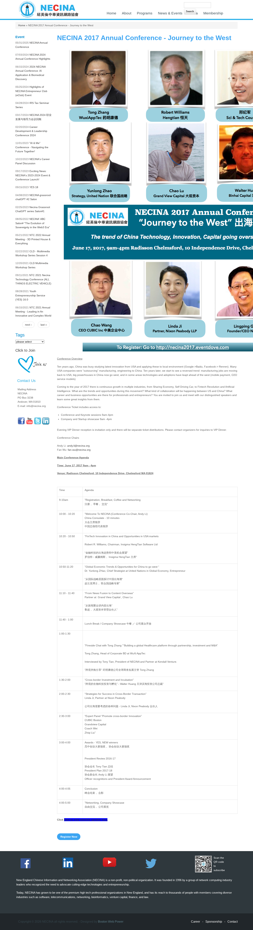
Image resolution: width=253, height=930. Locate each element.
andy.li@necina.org (78, 445)
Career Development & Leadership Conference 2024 (31, 131)
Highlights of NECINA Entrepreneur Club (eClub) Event (31, 91)
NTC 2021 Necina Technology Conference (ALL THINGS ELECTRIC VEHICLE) (33, 279)
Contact (232, 921)
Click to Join (25, 350)
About (126, 13)
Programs (144, 13)
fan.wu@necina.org (79, 449)
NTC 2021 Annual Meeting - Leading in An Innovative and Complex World (33, 311)
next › (28, 324)
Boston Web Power (110, 921)
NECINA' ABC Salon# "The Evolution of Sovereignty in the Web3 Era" (32, 223)
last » (44, 324)
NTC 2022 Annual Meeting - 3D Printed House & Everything (32, 239)
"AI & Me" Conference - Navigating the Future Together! (31, 147)
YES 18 (33, 187)
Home (111, 13)
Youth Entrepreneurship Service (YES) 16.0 (30, 295)
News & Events (170, 13)
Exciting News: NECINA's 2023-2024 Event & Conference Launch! (32, 175)
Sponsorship (213, 921)
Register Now (68, 836)
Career (195, 921)
